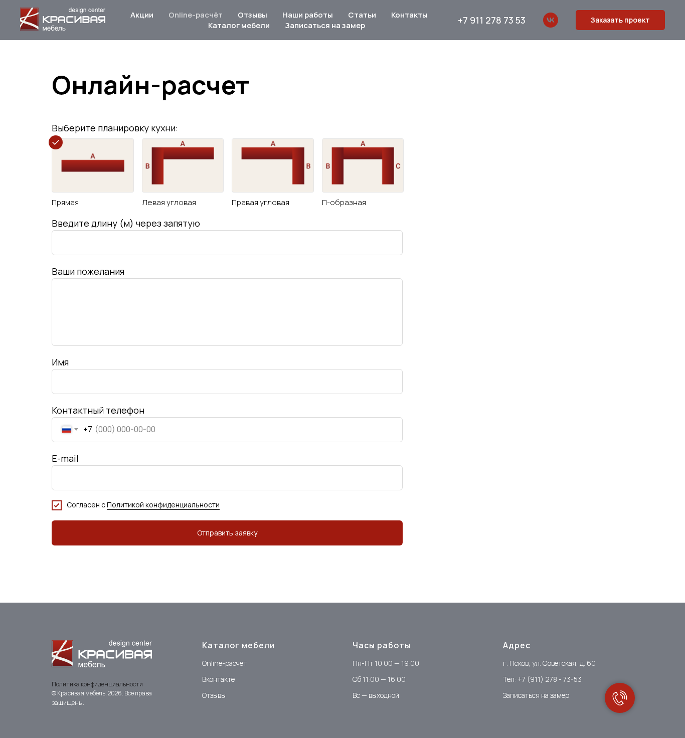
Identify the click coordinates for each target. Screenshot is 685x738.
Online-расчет (224, 663)
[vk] (550, 20)
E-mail (65, 458)
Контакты (409, 15)
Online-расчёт (195, 15)
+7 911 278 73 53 (492, 20)
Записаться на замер (325, 25)
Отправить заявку (227, 532)
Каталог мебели (239, 25)
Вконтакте (218, 679)
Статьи (362, 15)
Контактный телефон (98, 410)
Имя (60, 362)
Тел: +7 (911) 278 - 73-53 (542, 679)
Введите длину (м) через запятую (126, 223)
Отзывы (252, 15)
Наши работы (307, 15)
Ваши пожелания (88, 271)
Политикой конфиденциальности (163, 504)
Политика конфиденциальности (97, 684)
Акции (141, 15)
